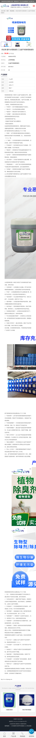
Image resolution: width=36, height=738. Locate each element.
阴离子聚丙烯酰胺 (9, 709)
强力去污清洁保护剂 (27, 709)
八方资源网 (13, 726)
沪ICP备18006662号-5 (22, 721)
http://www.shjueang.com (6, 679)
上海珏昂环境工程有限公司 (14, 723)
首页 (7, 11)
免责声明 (18, 726)
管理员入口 (24, 726)
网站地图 (29, 726)
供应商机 (12, 11)
